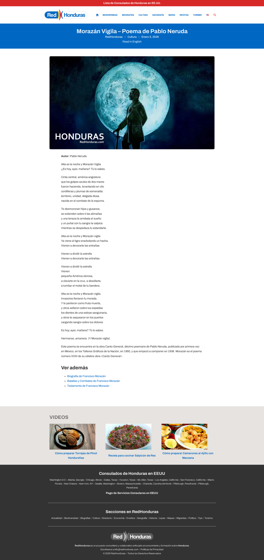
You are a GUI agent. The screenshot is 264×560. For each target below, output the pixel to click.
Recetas (184, 15)
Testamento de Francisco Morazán (88, 385)
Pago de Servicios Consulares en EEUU (132, 493)
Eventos (131, 518)
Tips (200, 518)
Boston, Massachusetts (129, 483)
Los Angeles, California (166, 480)
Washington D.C (58, 480)
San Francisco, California (192, 480)
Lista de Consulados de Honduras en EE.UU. (132, 3)
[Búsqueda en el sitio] (215, 15)
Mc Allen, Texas (145, 480)
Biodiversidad (110, 15)
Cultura (143, 15)
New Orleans (70, 483)
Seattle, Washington (105, 483)
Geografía (158, 15)
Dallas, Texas (110, 480)
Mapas (172, 15)
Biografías (128, 15)
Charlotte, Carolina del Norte (157, 483)
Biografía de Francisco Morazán (86, 376)
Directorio (107, 518)
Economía (119, 518)
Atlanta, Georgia (76, 480)
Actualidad (56, 518)
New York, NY (86, 483)
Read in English (132, 41)
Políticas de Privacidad (152, 549)
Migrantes (181, 518)
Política (192, 518)
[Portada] (66, 14)
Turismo (197, 15)
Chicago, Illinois (94, 480)
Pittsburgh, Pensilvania (184, 483)
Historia (153, 518)
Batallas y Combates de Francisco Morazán (93, 380)
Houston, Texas (127, 480)
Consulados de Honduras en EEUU (132, 473)
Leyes (162, 518)
